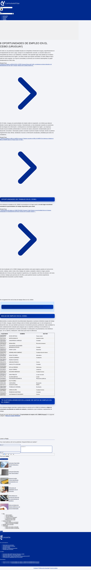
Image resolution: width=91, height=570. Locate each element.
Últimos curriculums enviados (11, 523)
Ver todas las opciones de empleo (27, 307)
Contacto (36, 568)
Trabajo (4, 19)
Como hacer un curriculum (8, 545)
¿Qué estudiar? (8, 514)
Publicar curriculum (7, 520)
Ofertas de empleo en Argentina (12, 528)
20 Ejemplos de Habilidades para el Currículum (13, 557)
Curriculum (5, 16)
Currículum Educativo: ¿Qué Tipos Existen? (12, 555)
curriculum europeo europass (9, 546)
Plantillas (5, 17)
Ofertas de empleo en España (11, 526)
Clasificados (5, 525)
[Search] (13, 13)
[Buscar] (1, 9)
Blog (4, 513)
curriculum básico (6, 547)
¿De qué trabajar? (9, 516)
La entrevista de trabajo (10, 518)
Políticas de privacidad (44, 568)
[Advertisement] (39, 30)
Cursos (4, 18)
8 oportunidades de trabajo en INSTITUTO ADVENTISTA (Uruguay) (25, 561)
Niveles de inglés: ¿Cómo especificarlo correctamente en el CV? (16, 556)
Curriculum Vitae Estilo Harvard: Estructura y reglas (13, 553)
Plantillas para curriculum (8, 524)
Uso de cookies (53, 568)
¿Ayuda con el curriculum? (11, 517)
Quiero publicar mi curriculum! (11, 522)
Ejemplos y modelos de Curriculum (10, 548)
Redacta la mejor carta (10, 519)
